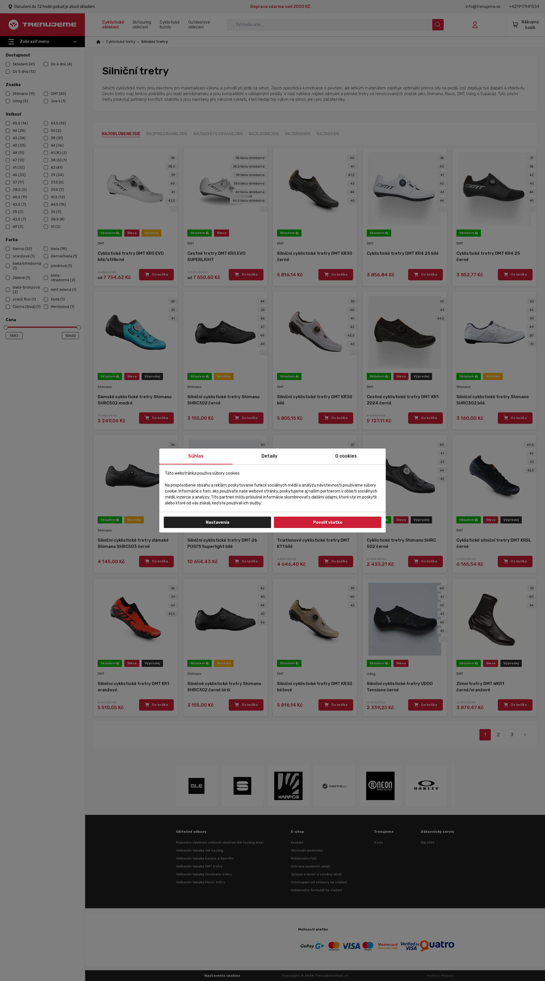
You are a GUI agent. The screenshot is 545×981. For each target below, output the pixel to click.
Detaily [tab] (269, 456)
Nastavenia (217, 522)
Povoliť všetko (327, 522)
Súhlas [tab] (196, 456)
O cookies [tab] (346, 456)
